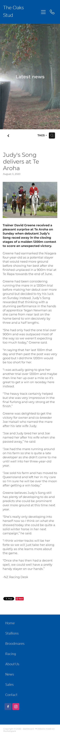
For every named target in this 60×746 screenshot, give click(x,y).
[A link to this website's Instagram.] (15, 706)
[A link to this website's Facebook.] (8, 706)
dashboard (28, 728)
